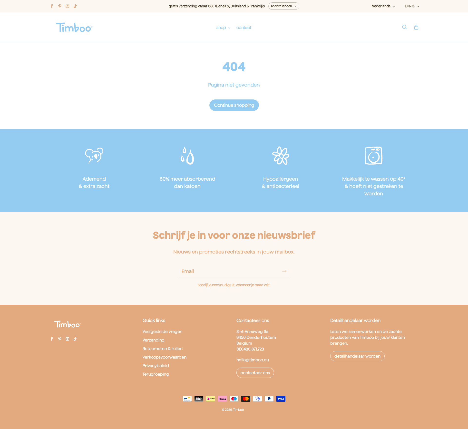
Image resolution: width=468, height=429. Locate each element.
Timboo (238, 409)
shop (221, 27)
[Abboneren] (284, 271)
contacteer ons (255, 372)
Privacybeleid (156, 365)
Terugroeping (156, 374)
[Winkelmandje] (416, 27)
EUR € (410, 6)
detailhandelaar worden (357, 356)
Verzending (154, 340)
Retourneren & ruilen (163, 348)
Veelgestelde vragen (162, 331)
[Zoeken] (404, 27)
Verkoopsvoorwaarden (164, 357)
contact (243, 27)
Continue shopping (234, 105)
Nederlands (381, 6)
